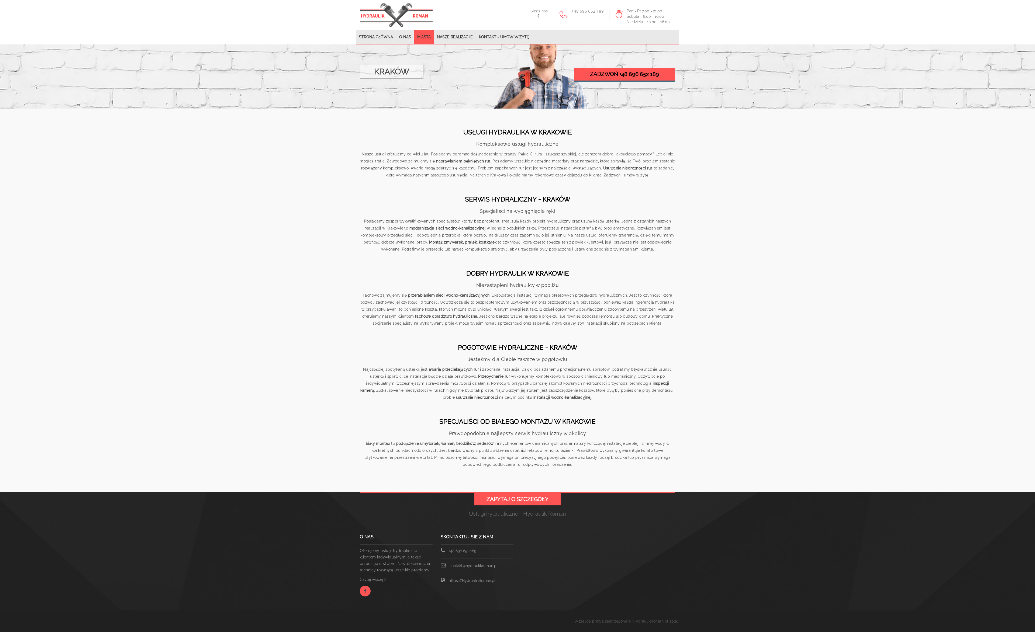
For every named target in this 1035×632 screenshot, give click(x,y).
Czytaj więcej (372, 579)
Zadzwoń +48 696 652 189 (624, 74)
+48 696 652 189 (462, 551)
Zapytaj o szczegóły (517, 499)
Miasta (424, 37)
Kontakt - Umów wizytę (504, 37)
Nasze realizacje (455, 37)
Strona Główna (376, 37)
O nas (405, 37)
